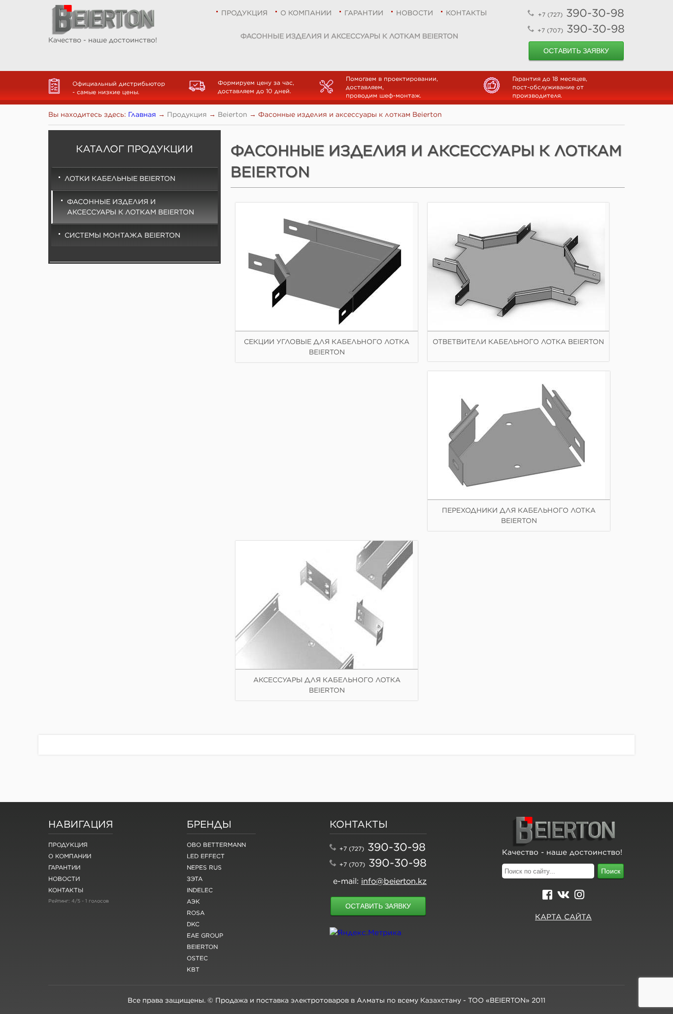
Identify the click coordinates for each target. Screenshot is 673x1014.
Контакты (466, 12)
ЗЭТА (194, 878)
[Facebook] (547, 896)
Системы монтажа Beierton (122, 235)
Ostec (197, 958)
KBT (193, 969)
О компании (306, 12)
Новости (414, 12)
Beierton (202, 946)
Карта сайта (563, 916)
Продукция (244, 12)
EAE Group (205, 935)
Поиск (610, 871)
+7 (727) (351, 848)
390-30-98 (581, 13)
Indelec (200, 890)
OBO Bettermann (216, 844)
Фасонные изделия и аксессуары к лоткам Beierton (130, 206)
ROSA (195, 912)
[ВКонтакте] (563, 896)
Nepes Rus (204, 867)
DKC (193, 924)
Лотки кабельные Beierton (120, 178)
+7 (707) (352, 864)
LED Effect (206, 856)
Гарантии (363, 12)
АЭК (193, 901)
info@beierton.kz (394, 881)
